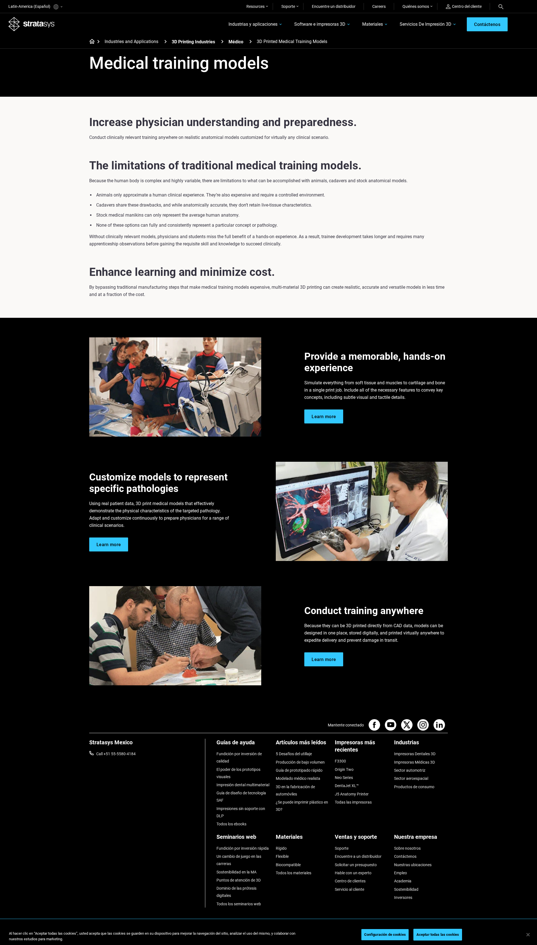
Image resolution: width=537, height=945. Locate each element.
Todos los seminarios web (238, 904)
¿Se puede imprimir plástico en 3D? (302, 806)
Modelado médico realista (298, 778)
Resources (255, 6)
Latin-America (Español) (29, 6)
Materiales (372, 24)
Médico (236, 41)
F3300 (340, 761)
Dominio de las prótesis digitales (236, 892)
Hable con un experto (353, 873)
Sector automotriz (409, 770)
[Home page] (90, 42)
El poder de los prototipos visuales (238, 773)
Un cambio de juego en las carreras (238, 860)
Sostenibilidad (406, 889)
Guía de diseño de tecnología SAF (241, 796)
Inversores (403, 897)
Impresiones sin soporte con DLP (240, 812)
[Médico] (250, 41)
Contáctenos (405, 856)
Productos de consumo (414, 787)
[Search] (501, 6)
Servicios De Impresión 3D (425, 24)
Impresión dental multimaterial (242, 785)
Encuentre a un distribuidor (358, 856)
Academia (402, 881)
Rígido (281, 848)
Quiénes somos (415, 6)
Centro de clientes (350, 881)
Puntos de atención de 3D (238, 880)
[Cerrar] (528, 935)
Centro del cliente (467, 6)
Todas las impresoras (353, 802)
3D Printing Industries (193, 41)
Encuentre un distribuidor (333, 6)
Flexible (282, 856)
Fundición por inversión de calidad (239, 757)
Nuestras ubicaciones (413, 865)
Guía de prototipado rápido (299, 770)
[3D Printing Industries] (222, 41)
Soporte (288, 6)
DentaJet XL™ (347, 785)
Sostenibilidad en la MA (236, 872)
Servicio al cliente (349, 889)
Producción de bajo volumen (300, 762)
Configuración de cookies (385, 934)
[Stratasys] (31, 24)
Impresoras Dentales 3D (414, 754)
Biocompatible (288, 865)
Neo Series (344, 777)
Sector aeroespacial (411, 778)
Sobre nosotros (407, 848)
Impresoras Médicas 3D (414, 762)
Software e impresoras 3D (319, 24)
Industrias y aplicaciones (253, 24)
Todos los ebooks (231, 824)
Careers (379, 6)
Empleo (400, 873)
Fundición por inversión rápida (242, 848)
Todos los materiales (293, 873)
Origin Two (344, 769)
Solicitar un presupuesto (356, 865)
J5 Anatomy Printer (352, 794)
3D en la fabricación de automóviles (295, 790)
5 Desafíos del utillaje (294, 754)
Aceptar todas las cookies (437, 934)
